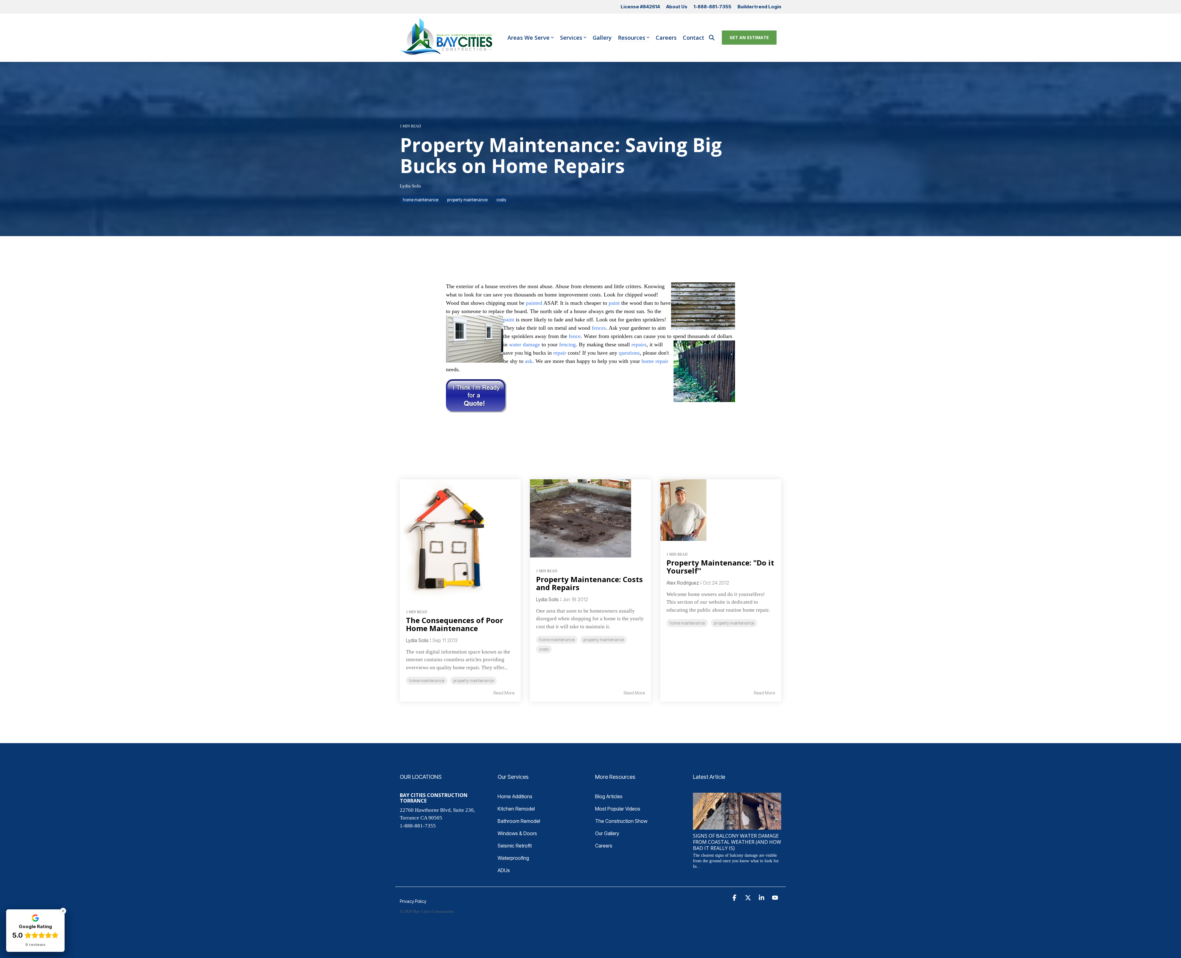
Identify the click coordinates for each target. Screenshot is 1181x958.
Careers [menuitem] (603, 846)
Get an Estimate (749, 37)
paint (614, 303)
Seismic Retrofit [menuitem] (515, 846)
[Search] (712, 37)
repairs (638, 344)
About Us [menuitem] (676, 7)
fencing (567, 344)
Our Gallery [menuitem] (607, 833)
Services (571, 37)
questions (629, 353)
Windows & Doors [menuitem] (517, 833)
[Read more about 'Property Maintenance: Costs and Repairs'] (590, 518)
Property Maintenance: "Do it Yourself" (720, 566)
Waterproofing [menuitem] (513, 858)
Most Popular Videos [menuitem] (617, 809)
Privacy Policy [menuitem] (413, 901)
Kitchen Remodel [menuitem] (516, 809)
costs (501, 199)
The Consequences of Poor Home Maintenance (454, 624)
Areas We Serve (528, 37)
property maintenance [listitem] (473, 680)
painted (534, 303)
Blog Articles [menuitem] (608, 796)
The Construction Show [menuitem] (621, 821)
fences (599, 328)
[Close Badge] (63, 911)
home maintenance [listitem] (426, 680)
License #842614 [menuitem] (640, 7)
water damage (524, 344)
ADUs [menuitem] (504, 870)
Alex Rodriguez (682, 583)
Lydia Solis (410, 185)
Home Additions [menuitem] (515, 796)
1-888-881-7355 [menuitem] (712, 7)
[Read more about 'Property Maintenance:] (720, 510)
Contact (693, 37)
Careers (666, 37)
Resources (631, 37)
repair (559, 353)
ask (528, 361)
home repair (655, 361)
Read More (504, 692)
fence (575, 336)
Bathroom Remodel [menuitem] (519, 821)
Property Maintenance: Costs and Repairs (589, 583)
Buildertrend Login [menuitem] (759, 7)
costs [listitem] (544, 649)
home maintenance (420, 199)
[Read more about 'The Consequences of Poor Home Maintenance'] (460, 538)
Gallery (602, 37)
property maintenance (467, 199)
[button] (735, 898)
